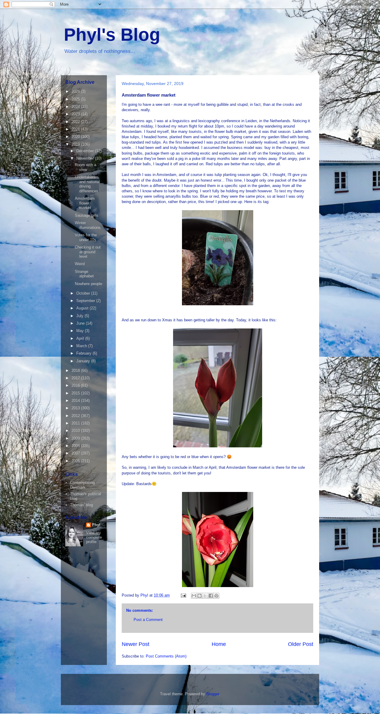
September (86, 300)
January (83, 361)
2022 (76, 121)
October (83, 293)
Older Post (300, 644)
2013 (76, 408)
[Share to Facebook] (211, 596)
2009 (76, 438)
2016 (76, 385)
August (83, 308)
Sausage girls (86, 215)
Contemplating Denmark (82, 485)
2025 (76, 99)
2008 (76, 446)
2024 (76, 106)
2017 (76, 378)
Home (219, 644)
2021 (76, 129)
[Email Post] (183, 595)
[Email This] (194, 596)
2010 (76, 430)
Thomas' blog (81, 505)
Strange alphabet (84, 274)
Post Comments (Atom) (166, 656)
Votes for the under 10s (86, 237)
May (80, 330)
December (85, 151)
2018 (76, 370)
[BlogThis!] (199, 596)
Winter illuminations (88, 225)
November (85, 158)
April (80, 338)
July (80, 316)
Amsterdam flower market (85, 203)
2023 (76, 114)
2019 (76, 144)
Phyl (96, 525)
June (81, 323)
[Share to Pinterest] (216, 596)
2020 (76, 136)
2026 (76, 91)
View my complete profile (94, 537)
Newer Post (135, 644)
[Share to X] (205, 596)
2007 (76, 453)
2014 (76, 400)
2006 (76, 461)
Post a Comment (148, 619)
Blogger (212, 694)
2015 (76, 393)
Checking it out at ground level (88, 252)
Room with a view (85, 167)
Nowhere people (88, 283)
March (82, 346)
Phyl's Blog (112, 35)
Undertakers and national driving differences (87, 184)
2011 (76, 423)
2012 (76, 415)
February (84, 353)
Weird (80, 264)
